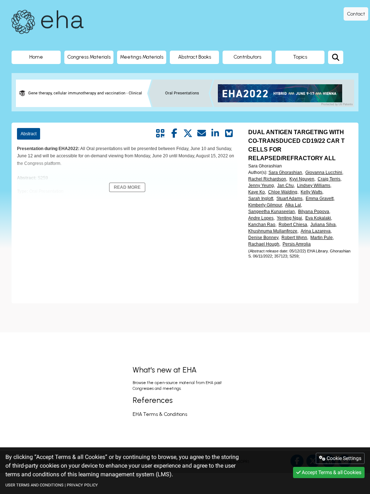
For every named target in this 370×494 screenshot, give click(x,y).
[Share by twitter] (187, 133)
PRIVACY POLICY (82, 485)
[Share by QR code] (160, 133)
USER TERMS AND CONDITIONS (34, 485)
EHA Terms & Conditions (160, 414)
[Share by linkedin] (215, 133)
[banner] (282, 93)
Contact (356, 14)
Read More (127, 187)
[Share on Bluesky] (229, 133)
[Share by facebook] (174, 133)
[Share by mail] (201, 133)
